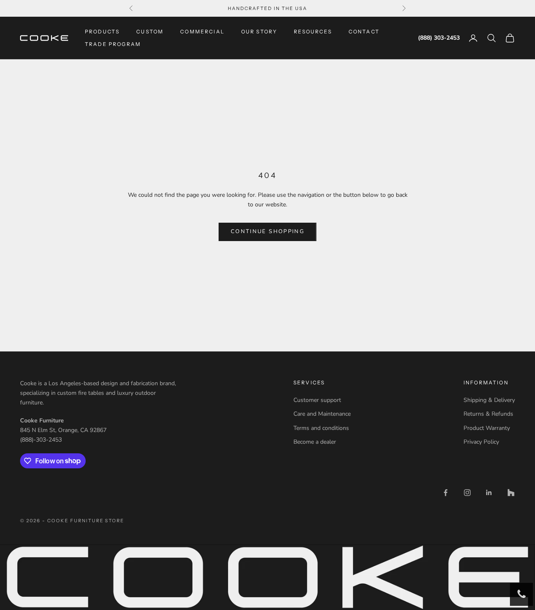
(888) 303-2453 (439, 38)
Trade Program (113, 44)
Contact (364, 31)
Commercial (202, 31)
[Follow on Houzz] (511, 492)
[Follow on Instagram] (467, 492)
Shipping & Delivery (489, 400)
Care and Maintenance (322, 414)
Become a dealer (314, 442)
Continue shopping (267, 231)
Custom (149, 31)
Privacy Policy (481, 442)
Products (102, 31)
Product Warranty (487, 428)
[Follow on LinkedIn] (489, 492)
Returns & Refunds (488, 414)
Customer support (317, 400)
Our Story (259, 31)
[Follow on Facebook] (445, 492)
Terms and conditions (321, 428)
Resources (312, 31)
